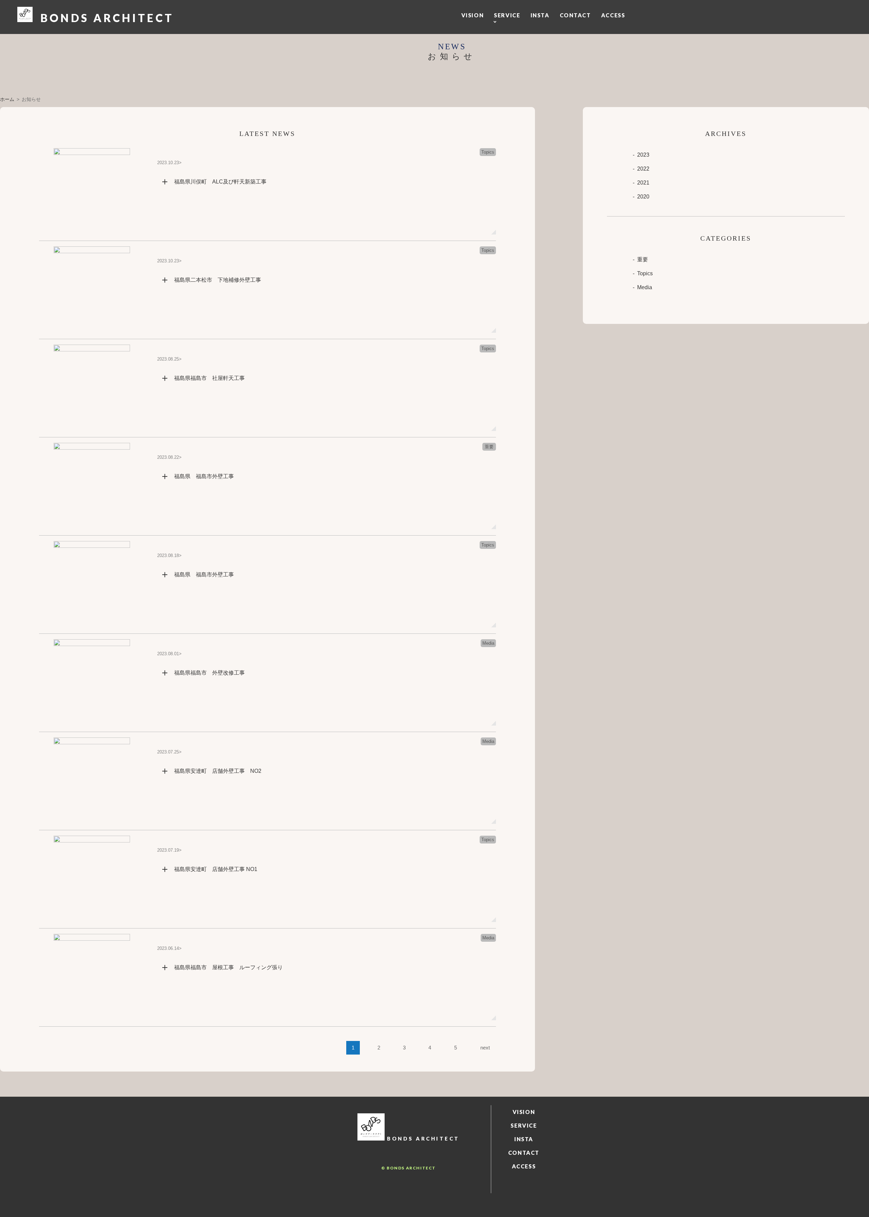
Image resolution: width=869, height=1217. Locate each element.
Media (644, 287)
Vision (472, 15)
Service (507, 15)
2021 (643, 183)
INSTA (540, 15)
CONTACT (575, 15)
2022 (643, 169)
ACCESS (613, 15)
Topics (645, 273)
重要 (642, 259)
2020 (643, 196)
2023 (643, 155)
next (485, 1047)
